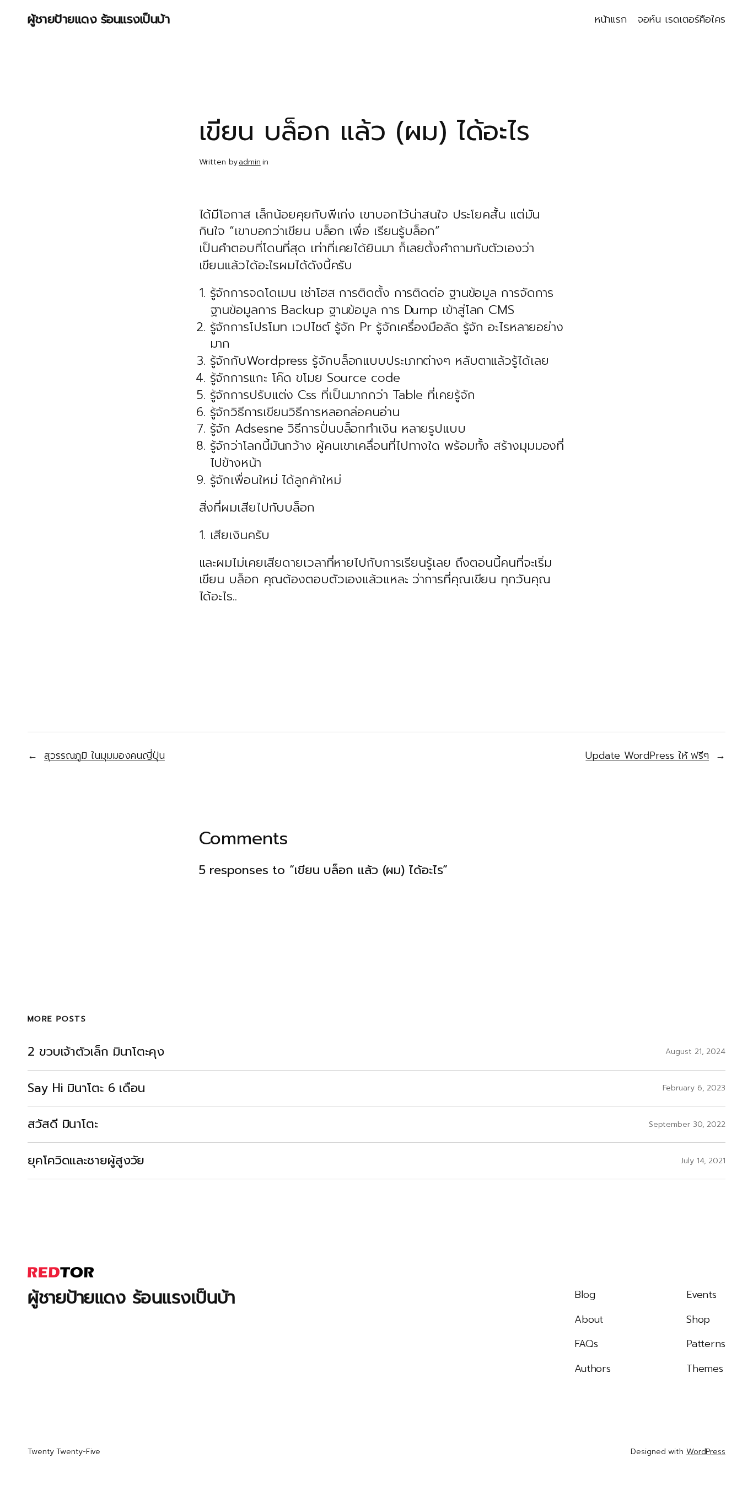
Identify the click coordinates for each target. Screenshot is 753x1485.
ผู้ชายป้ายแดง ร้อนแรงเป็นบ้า (99, 19)
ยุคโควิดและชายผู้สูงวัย (86, 1161)
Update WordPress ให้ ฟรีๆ (647, 755)
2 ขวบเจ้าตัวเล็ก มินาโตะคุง (96, 1052)
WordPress (705, 1451)
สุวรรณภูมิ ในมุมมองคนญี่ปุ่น (104, 755)
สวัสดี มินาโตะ (63, 1124)
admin (250, 162)
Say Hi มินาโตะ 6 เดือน (86, 1088)
